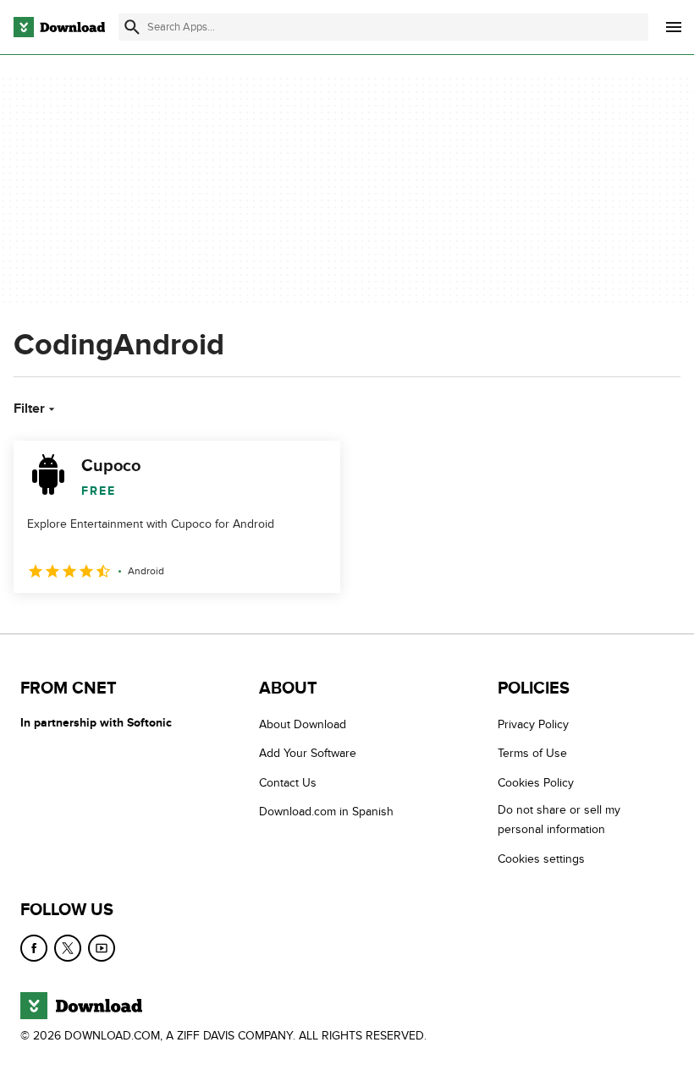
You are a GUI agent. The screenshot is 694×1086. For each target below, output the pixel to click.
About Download (302, 724)
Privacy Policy (533, 724)
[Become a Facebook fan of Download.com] (33, 948)
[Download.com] (59, 27)
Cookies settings (541, 858)
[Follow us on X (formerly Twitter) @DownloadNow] (67, 948)
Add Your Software (307, 753)
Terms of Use (532, 753)
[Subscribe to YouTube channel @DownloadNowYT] (101, 948)
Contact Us (288, 783)
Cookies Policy (536, 783)
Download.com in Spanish (326, 811)
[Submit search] (132, 27)
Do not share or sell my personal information (559, 819)
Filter (29, 408)
